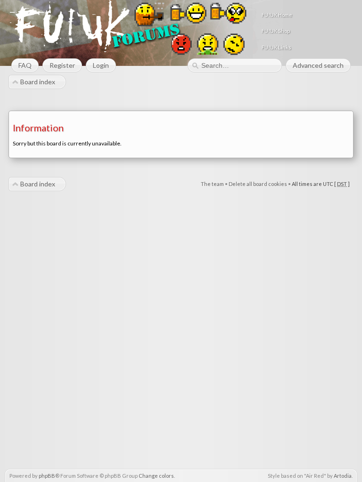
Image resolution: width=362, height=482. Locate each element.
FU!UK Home (277, 15)
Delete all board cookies (258, 184)
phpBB (47, 476)
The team (212, 184)
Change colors (156, 476)
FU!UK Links (276, 47)
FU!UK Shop (276, 31)
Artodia (343, 476)
